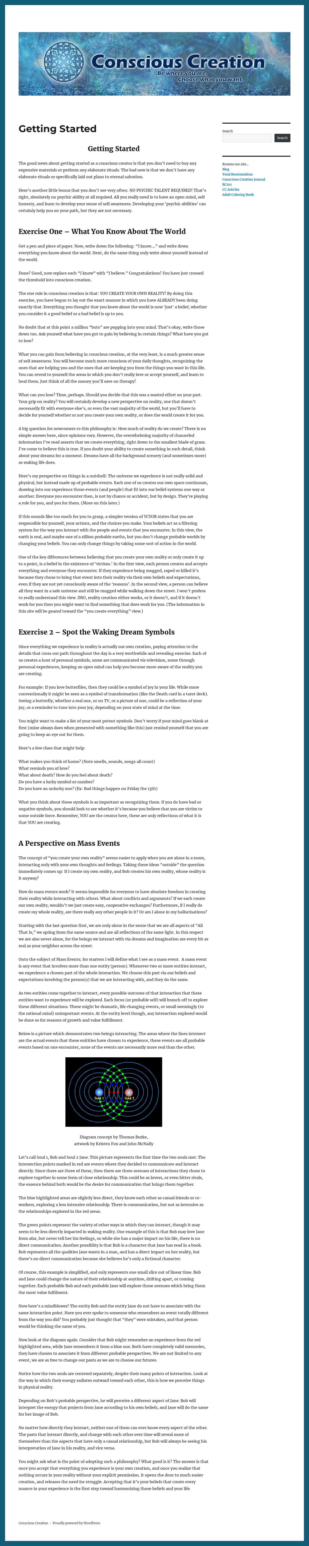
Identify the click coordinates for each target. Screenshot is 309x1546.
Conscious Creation (33, 1523)
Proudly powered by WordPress (76, 1523)
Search (227, 131)
